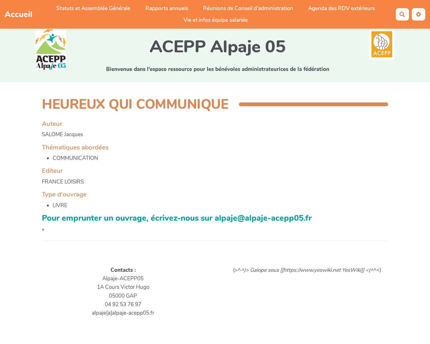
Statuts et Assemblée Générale (93, 8)
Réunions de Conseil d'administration (248, 8)
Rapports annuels (166, 8)
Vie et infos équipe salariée (216, 20)
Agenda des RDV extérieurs (341, 8)
